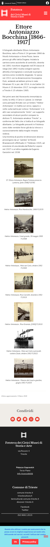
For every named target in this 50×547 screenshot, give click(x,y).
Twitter (25, 510)
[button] (12, 419)
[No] (46, 536)
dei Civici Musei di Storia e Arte (21, 15)
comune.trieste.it (25, 492)
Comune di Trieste (10, 3)
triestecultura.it (25, 495)
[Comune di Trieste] (2, 3)
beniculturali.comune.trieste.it (25, 499)
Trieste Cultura (21, 3)
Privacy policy (29, 541)
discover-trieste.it (25, 502)
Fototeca (16, 9)
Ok (15, 541)
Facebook (25, 507)
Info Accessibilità (25, 473)
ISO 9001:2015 (25, 515)
